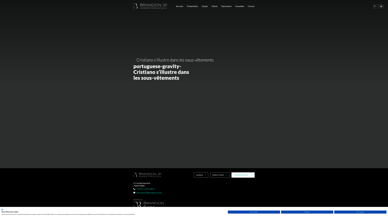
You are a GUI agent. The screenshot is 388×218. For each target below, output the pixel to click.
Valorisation (226, 6)
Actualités (239, 6)
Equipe (205, 6)
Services (179, 6)
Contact (251, 6)
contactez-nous (241, 175)
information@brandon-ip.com (149, 193)
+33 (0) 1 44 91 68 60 (145, 189)
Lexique (199, 175)
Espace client (218, 175)
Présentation (192, 6)
